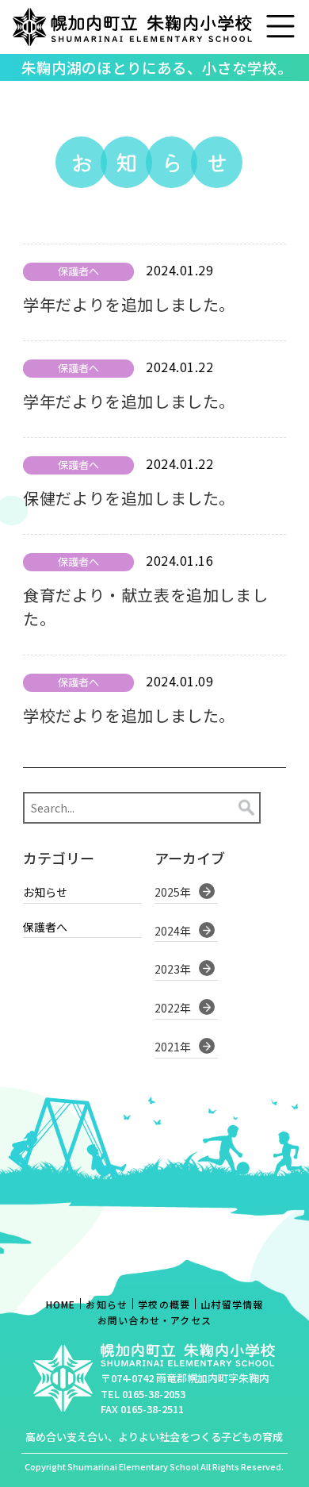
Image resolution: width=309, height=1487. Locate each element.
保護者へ (45, 927)
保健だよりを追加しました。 (129, 497)
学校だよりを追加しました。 (129, 715)
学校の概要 (164, 1304)
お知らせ (45, 892)
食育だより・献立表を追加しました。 (145, 606)
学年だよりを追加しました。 (129, 304)
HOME (61, 1304)
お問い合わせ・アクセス (154, 1320)
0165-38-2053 (153, 1393)
